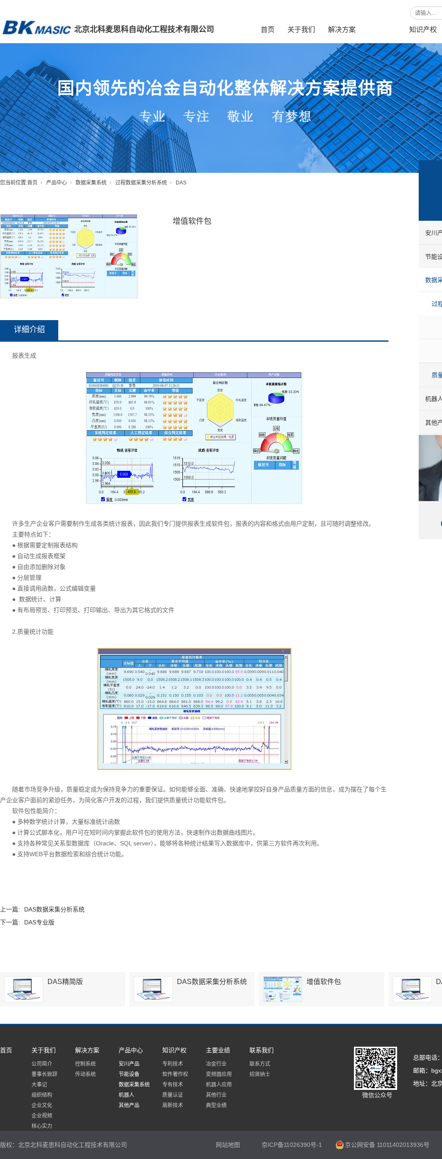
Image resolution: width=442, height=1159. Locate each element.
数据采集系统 (91, 183)
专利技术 (172, 1064)
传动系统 (85, 1074)
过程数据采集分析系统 (141, 183)
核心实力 (42, 1126)
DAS (181, 183)
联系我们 (261, 1050)
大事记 (39, 1085)
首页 (268, 29)
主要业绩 (218, 1050)
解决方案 (342, 29)
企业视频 (42, 1116)
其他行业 (216, 1095)
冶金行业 (216, 1064)
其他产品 (129, 1105)
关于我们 (301, 29)
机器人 (126, 1095)
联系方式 (259, 1064)
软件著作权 (175, 1074)
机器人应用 (219, 1085)
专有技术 (172, 1085)
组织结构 (42, 1095)
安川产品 (129, 1064)
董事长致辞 (44, 1074)
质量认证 (172, 1095)
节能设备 (129, 1074)
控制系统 (85, 1064)
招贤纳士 (259, 1074)
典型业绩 (216, 1105)
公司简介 (42, 1064)
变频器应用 (219, 1074)
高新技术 (172, 1105)
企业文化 (42, 1105)
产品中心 (382, 29)
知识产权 (423, 29)
